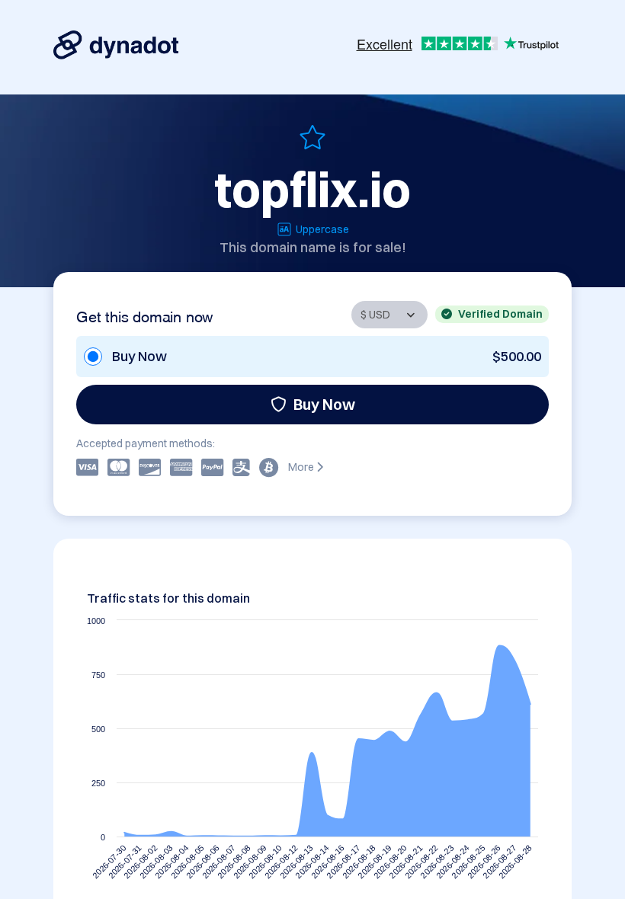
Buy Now (324, 404)
